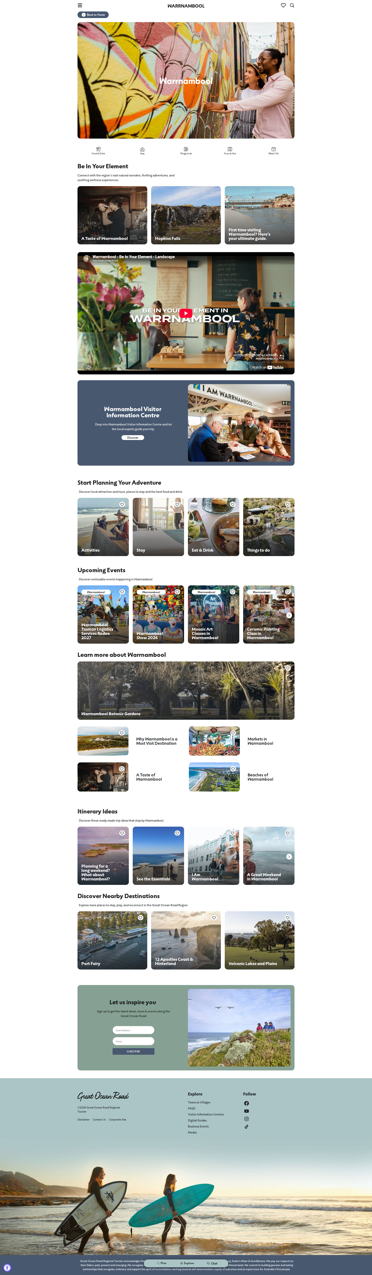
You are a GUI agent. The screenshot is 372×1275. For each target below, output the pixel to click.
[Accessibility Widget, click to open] (7, 1267)
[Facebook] (246, 1103)
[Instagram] (246, 1118)
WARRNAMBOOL (186, 5)
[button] (289, 615)
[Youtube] (246, 1111)
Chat (214, 1263)
